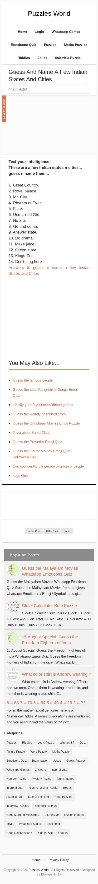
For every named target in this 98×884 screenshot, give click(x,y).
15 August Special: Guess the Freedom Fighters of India (50, 640)
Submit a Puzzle (68, 58)
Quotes (63, 833)
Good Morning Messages (22, 815)
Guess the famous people (33, 380)
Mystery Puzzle (41, 778)
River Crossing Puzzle (43, 787)
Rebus (67, 787)
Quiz (83, 742)
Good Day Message (19, 833)
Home (22, 31)
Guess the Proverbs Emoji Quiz (37, 442)
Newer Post (34, 531)
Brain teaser (40, 760)
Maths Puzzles (75, 45)
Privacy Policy (59, 860)
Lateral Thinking (38, 796)
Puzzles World (49, 13)
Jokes (42, 58)
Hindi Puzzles (63, 796)
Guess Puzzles (76, 760)
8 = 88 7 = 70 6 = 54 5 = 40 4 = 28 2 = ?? (46, 702)
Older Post (52, 531)
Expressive (51, 815)
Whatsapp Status (30, 824)
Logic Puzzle (46, 742)
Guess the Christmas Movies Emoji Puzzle (46, 423)
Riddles (24, 58)
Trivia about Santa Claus (31, 432)
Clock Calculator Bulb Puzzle (49, 605)
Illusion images (74, 815)
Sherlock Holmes (45, 806)
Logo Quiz (21, 475)
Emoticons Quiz (23, 45)
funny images (65, 778)
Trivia (10, 824)
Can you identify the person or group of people (48, 466)
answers (40, 769)
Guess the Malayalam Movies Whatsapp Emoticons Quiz (50, 571)
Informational (14, 787)
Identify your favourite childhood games (43, 405)
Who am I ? (67, 742)
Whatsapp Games (66, 31)
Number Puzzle (16, 778)
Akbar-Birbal (14, 796)
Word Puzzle (38, 751)
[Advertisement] (44, 127)
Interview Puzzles (17, 806)
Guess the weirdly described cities (39, 414)
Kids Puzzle (45, 833)
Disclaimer (53, 824)
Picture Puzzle (15, 751)
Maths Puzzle (61, 751)
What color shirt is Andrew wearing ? (56, 674)
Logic (39, 31)
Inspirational (59, 769)
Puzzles (50, 45)
